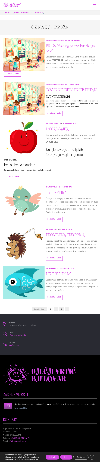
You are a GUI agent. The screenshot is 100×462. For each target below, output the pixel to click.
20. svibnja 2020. (69, 123)
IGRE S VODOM (58, 274)
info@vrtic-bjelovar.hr (17, 335)
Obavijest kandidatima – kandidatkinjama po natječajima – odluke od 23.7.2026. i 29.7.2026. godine (55, 404)
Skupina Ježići (52, 229)
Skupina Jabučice (53, 123)
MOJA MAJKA (57, 129)
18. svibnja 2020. (69, 187)
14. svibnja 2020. (67, 268)
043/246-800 (14, 345)
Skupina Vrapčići (53, 187)
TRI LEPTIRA (56, 192)
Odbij (66, 457)
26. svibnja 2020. (72, 40)
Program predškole (55, 40)
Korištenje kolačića (31, 459)
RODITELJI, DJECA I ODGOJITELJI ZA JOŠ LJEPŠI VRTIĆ (26, 13)
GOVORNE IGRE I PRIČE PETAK (71, 90)
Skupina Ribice (52, 268)
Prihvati (52, 457)
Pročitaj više (12, 74)
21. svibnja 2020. (72, 84)
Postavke (81, 457)
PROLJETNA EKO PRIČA (65, 235)
